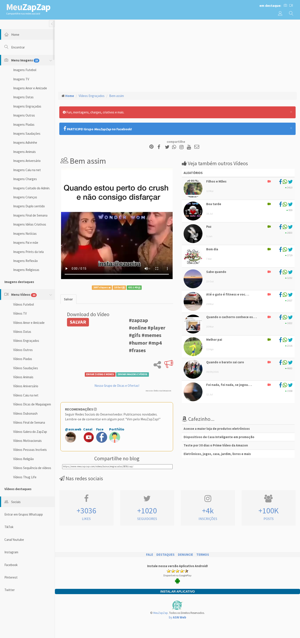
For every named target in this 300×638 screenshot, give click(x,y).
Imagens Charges (25, 179)
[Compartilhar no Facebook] (160, 147)
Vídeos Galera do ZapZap (30, 432)
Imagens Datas (23, 97)
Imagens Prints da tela (28, 252)
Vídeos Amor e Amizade (29, 323)
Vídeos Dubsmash (25, 413)
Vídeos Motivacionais (27, 441)
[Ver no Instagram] (182, 147)
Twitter (9, 590)
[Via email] (196, 147)
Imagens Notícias (25, 233)
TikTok (8, 527)
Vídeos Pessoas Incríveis (30, 450)
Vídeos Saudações (25, 368)
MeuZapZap (160, 613)
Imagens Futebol (24, 70)
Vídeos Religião (23, 459)
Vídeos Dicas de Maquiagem (32, 404)
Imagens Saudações (26, 133)
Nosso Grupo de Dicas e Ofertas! (116, 386)
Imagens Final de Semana (30, 215)
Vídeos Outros (23, 350)
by (177, 617)
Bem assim (116, 96)
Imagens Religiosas (26, 270)
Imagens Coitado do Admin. (31, 188)
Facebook (11, 565)
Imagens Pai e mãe (25, 242)
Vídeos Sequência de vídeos (32, 468)
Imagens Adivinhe (25, 142)
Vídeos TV (20, 313)
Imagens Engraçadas (27, 106)
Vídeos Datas (22, 332)
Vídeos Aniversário (25, 386)
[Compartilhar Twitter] (168, 147)
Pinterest (11, 577)
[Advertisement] (177, 55)
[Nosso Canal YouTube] (190, 147)
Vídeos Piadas (22, 359)
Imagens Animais (24, 152)
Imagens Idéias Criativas (29, 224)
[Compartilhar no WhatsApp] (175, 147)
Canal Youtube (14, 540)
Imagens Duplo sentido (29, 206)
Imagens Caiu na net (27, 170)
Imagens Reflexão (25, 261)
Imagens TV (21, 79)
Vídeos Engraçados (26, 341)
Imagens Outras (24, 115)
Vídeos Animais (23, 377)
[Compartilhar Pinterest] (151, 147)
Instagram (11, 552)
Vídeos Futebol (23, 304)
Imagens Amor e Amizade (30, 88)
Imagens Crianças (25, 197)
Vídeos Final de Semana (29, 422)
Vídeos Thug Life (24, 477)
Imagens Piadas (23, 124)
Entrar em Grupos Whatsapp (23, 514)
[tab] (68, 299)
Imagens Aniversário (27, 161)
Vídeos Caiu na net (25, 395)
